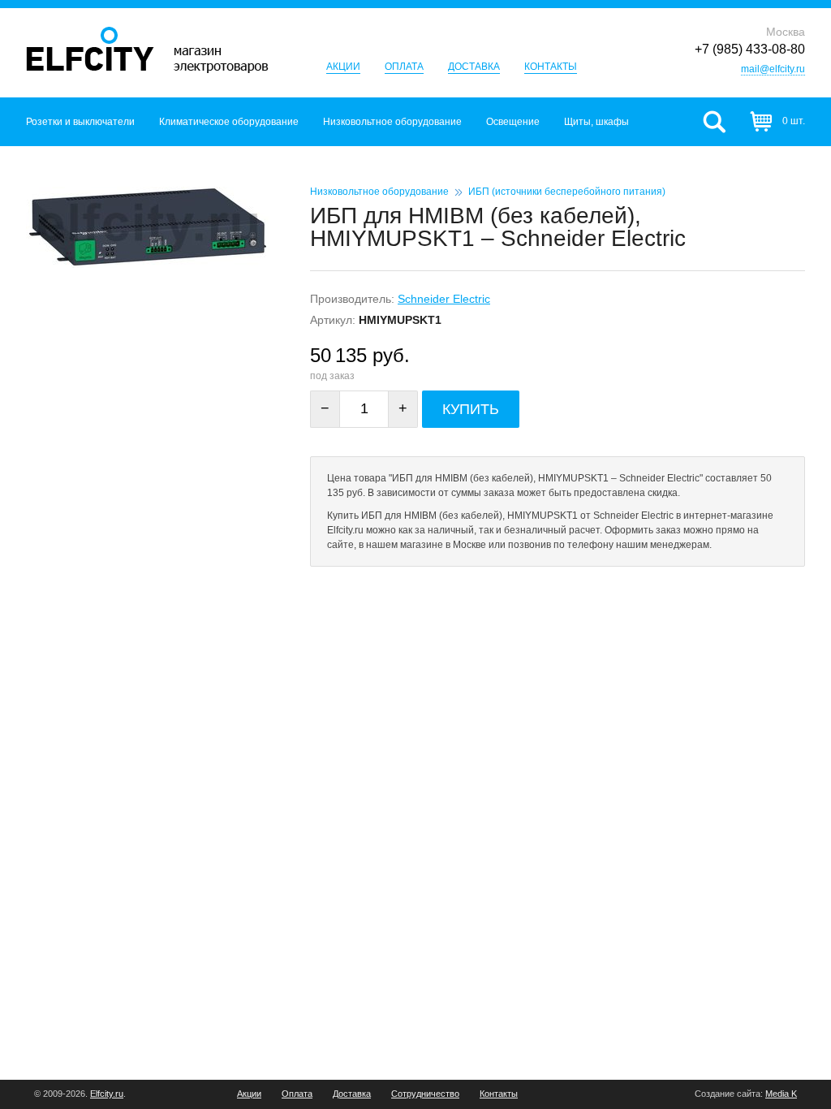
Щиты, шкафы (596, 121)
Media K (781, 1093)
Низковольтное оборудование (392, 121)
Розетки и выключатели (80, 121)
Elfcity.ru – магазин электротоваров (147, 50)
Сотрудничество (425, 1094)
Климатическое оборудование (229, 121)
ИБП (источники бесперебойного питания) (566, 191)
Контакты (550, 66)
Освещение (513, 121)
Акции (343, 66)
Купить (470, 409)
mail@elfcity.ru (773, 69)
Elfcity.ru (106, 1093)
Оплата (404, 66)
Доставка (474, 66)
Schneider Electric (444, 298)
